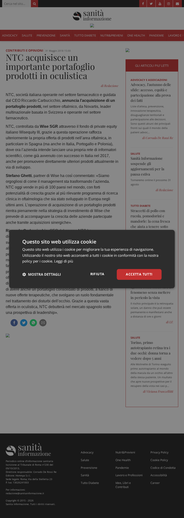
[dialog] (92, 259)
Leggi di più (63, 261)
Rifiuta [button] (97, 274)
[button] (41, 274)
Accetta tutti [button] (139, 274)
